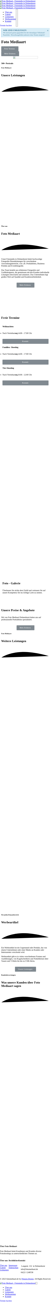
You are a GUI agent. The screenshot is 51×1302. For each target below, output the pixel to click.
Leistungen (4, 1270)
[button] (9, 48)
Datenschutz (13, 1268)
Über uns (3, 1265)
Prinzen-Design (28, 1279)
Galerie (3, 1268)
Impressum (13, 1265)
